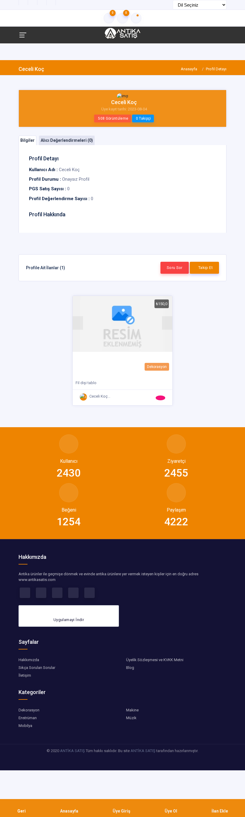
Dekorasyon (157, 367)
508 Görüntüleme (113, 118)
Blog (130, 667)
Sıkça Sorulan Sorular (37, 667)
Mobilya (25, 725)
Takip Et (205, 267)
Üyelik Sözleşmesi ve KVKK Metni (154, 660)
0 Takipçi (143, 118)
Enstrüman (28, 718)
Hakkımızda (29, 660)
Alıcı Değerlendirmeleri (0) (67, 140)
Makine (132, 710)
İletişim (25, 675)
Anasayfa (189, 69)
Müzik (131, 718)
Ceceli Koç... (99, 396)
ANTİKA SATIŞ (72, 750)
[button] (78, 323)
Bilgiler (27, 140)
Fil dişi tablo (86, 383)
